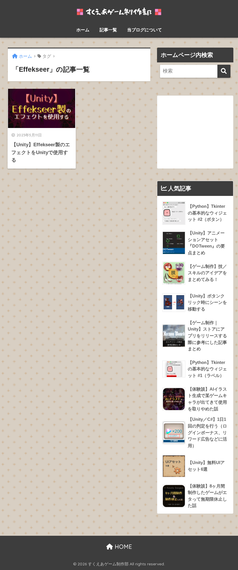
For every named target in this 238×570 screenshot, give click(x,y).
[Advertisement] (195, 132)
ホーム (82, 29)
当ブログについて (144, 29)
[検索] (223, 71)
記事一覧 (108, 29)
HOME (122, 546)
